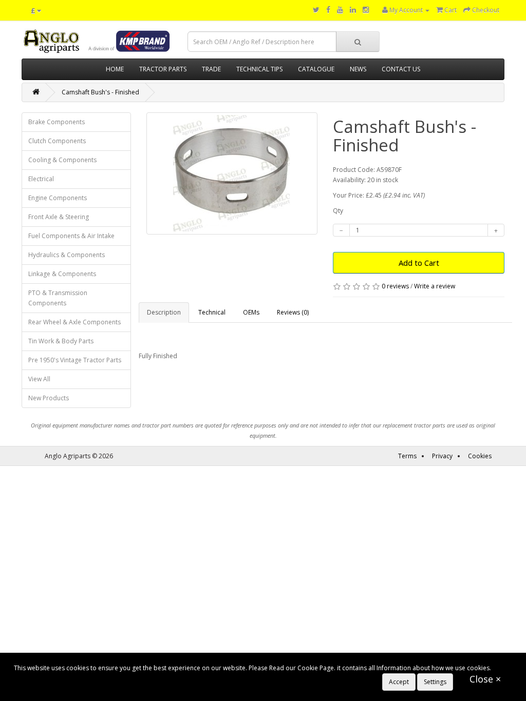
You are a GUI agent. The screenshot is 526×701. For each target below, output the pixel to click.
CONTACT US (401, 69)
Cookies (480, 456)
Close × (485, 679)
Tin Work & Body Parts (60, 341)
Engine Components (57, 197)
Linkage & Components (62, 273)
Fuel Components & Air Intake (71, 235)
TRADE (211, 69)
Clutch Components (57, 141)
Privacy (442, 456)
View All (39, 379)
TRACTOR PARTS (162, 69)
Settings (435, 681)
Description (164, 312)
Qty (338, 210)
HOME (115, 69)
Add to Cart (419, 263)
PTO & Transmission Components (57, 297)
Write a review (434, 286)
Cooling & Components (62, 159)
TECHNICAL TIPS (259, 69)
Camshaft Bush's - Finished (100, 92)
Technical (212, 312)
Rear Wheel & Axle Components (74, 322)
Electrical (41, 178)
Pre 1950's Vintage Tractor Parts (74, 360)
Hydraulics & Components (66, 254)
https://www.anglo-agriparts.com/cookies (74, 678)
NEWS (358, 69)
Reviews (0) (293, 312)
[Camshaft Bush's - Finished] (232, 173)
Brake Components (56, 122)
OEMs (251, 312)
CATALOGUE (316, 69)
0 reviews (395, 286)
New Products (48, 398)
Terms (407, 456)
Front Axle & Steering (58, 216)
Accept (399, 681)
